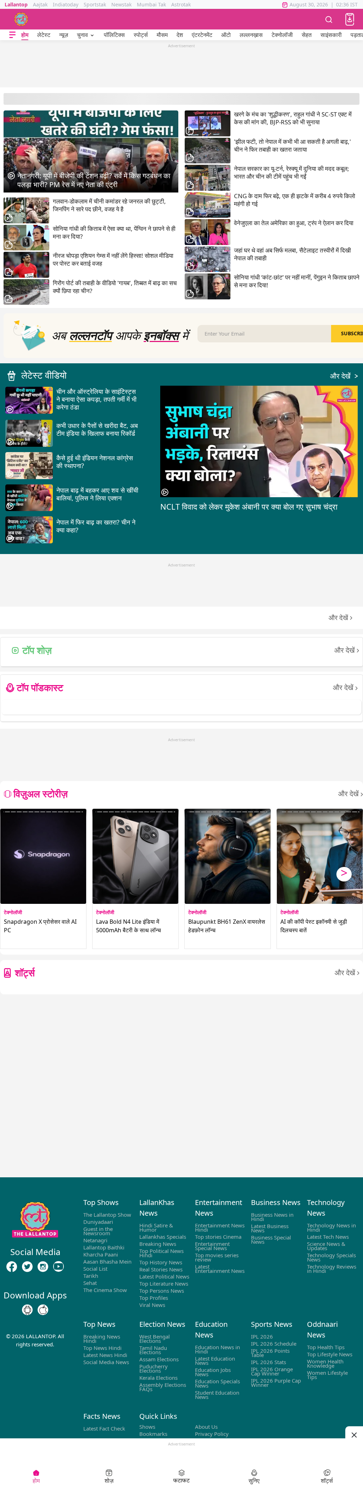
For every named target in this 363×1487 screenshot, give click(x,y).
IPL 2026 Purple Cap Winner (276, 1382)
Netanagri (95, 1240)
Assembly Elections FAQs (162, 1387)
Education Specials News (217, 1383)
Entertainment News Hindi (220, 1227)
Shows (147, 1426)
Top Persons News (161, 1290)
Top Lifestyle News (329, 1354)
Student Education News (217, 1394)
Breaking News (157, 1243)
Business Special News (271, 1239)
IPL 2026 (262, 1336)
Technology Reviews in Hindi (331, 1268)
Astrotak (181, 4)
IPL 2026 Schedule (273, 1343)
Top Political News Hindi (161, 1253)
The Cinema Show (105, 1289)
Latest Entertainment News (220, 1268)
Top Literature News (163, 1283)
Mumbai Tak (151, 4)
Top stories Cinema (218, 1236)
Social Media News (106, 1362)
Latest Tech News (328, 1236)
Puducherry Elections (153, 1368)
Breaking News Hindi (101, 1338)
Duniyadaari (98, 1221)
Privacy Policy (212, 1433)
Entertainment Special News (212, 1246)
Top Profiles (153, 1297)
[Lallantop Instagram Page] (43, 1266)
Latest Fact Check (104, 1428)
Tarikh (90, 1275)
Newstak (121, 4)
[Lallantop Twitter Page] (27, 1266)
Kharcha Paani (100, 1254)
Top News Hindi (102, 1347)
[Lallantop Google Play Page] (27, 1310)
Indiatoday (65, 4)
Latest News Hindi (105, 1354)
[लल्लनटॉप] (21, 19)
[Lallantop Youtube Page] (58, 1266)
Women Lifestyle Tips (327, 1374)
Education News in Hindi (217, 1349)
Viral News (152, 1304)
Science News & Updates (326, 1246)
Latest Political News (164, 1276)
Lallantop (16, 4)
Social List (95, 1268)
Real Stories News (161, 1269)
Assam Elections (159, 1359)
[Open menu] (12, 35)
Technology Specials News (331, 1257)
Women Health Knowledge (325, 1363)
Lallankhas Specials (162, 1236)
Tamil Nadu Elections (153, 1350)
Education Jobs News (213, 1372)
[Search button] (329, 19)
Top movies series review (217, 1257)
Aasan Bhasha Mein (107, 1261)
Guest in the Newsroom (98, 1231)
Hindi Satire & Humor (156, 1227)
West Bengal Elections (154, 1338)
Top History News (160, 1262)
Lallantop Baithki (103, 1247)
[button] (350, 19)
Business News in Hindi (272, 1216)
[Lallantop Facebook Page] (11, 1266)
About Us (206, 1426)
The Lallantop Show (107, 1214)
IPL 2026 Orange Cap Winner (272, 1371)
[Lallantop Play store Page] (43, 1310)
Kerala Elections (158, 1377)
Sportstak (95, 4)
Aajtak (40, 4)
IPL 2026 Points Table (270, 1352)
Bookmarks (153, 1433)
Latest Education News (215, 1360)
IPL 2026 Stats (268, 1362)
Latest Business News (270, 1228)
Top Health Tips (326, 1347)
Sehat (90, 1282)
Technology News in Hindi (331, 1227)
